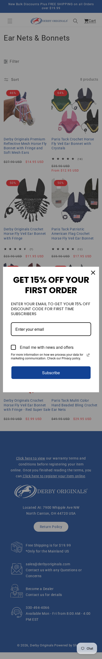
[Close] (93, 273)
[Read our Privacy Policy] (88, 355)
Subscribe (51, 372)
